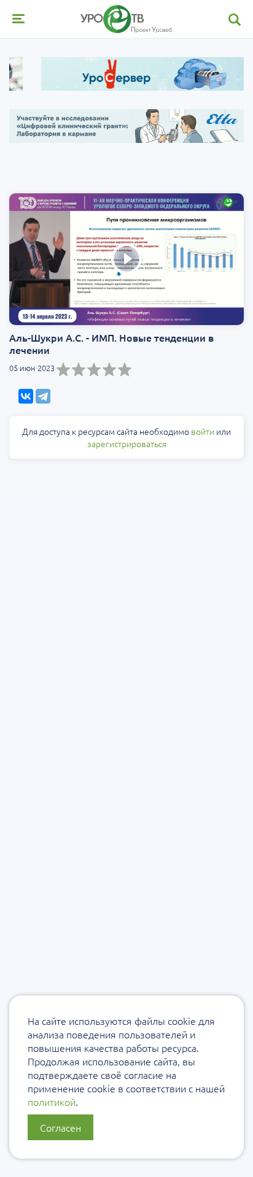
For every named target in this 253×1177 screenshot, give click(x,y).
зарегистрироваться (126, 443)
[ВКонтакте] (25, 396)
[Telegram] (43, 396)
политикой (52, 1101)
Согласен (60, 1127)
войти (202, 431)
